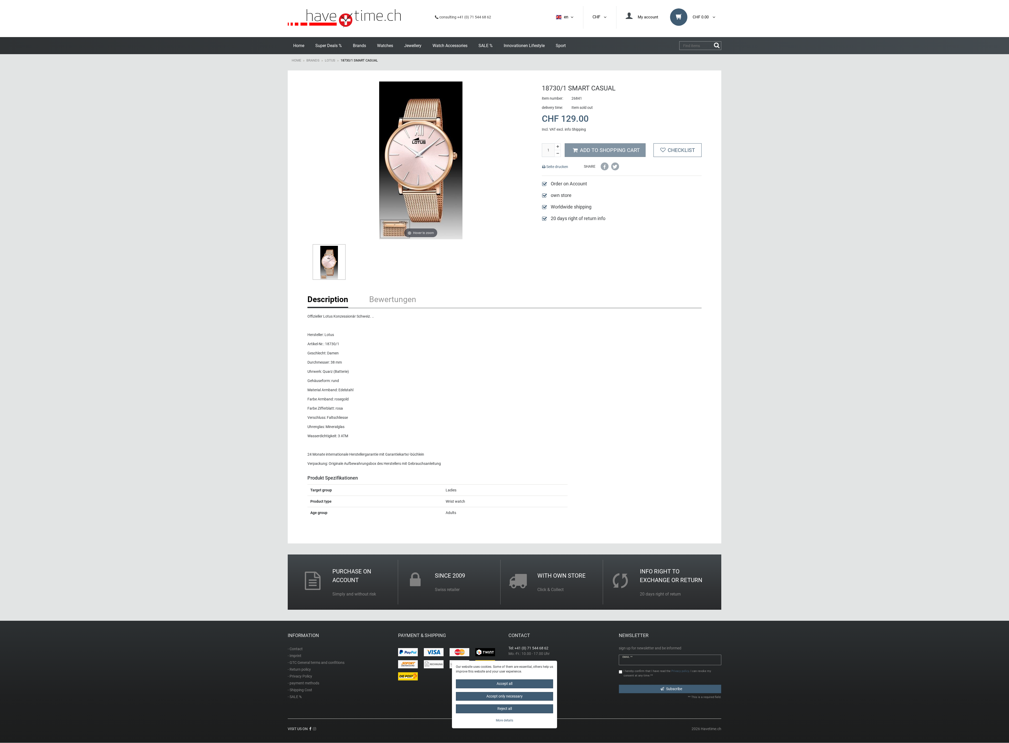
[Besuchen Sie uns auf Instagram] (314, 729)
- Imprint (294, 656)
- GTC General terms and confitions (316, 662)
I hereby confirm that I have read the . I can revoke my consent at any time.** (667, 673)
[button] (605, 166)
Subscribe (674, 689)
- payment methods (303, 683)
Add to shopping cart (610, 150)
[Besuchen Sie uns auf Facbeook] (310, 729)
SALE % (485, 45)
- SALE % (295, 697)
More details (504, 720)
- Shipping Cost (300, 690)
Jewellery (412, 45)
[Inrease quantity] (557, 146)
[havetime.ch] (344, 18)
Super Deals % (328, 45)
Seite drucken (556, 167)
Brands (359, 45)
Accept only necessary (504, 696)
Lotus (330, 60)
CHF (598, 16)
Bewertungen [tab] (392, 299)
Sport (561, 45)
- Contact (295, 649)
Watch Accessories (450, 45)
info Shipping (575, 129)
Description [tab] (327, 299)
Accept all (504, 683)
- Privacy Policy (300, 676)
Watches (385, 45)
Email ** (627, 657)
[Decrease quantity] (557, 153)
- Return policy (299, 669)
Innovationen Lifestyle (524, 45)
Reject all (504, 708)
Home (298, 45)
